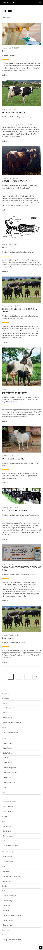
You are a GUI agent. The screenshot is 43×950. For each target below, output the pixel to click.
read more (5, 75)
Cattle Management (9, 767)
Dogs (3, 821)
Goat (3, 866)
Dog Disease (7, 826)
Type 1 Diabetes (8, 807)
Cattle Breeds (24, 397)
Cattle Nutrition (8, 777)
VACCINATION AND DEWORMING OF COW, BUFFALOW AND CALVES (21, 568)
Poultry (4, 891)
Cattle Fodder (7, 753)
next (35, 677)
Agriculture (5, 698)
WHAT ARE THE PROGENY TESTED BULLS (16, 181)
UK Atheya (5, 55)
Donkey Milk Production (10, 846)
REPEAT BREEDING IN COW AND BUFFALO (16, 510)
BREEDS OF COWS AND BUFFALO (13, 458)
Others (22, 318)
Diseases (33, 574)
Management (14, 318)
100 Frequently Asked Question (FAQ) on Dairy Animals (19, 310)
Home (3, 17)
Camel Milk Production (10, 732)
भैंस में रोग (5, 51)
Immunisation (7, 857)
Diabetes (5, 797)
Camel (4, 727)
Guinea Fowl (7, 905)
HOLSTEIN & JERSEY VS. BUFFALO (13, 112)
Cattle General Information (11, 758)
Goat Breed (6, 871)
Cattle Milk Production (17, 399)
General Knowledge (8, 852)
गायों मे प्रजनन (6, 247)
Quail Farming (7, 925)
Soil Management (9, 708)
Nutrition (4, 886)
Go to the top (40, 947)
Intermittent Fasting (9, 802)
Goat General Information (11, 876)
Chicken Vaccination (9, 896)
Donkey (4, 841)
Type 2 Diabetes (8, 811)
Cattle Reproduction (22, 188)
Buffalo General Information (19, 186)
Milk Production (25, 117)
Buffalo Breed (14, 397)
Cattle (17, 117)
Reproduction (33, 515)
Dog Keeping (7, 831)
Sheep (4, 935)
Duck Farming (7, 901)
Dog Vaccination (8, 836)
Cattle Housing (8, 763)
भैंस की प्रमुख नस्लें (8, 638)
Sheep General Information (12, 940)
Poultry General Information (12, 915)
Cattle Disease (25, 574)
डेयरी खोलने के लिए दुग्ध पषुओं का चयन (14, 392)
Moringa (5, 703)
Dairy (3, 402)
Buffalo (12, 55)
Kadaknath (6, 910)
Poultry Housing (8, 920)
